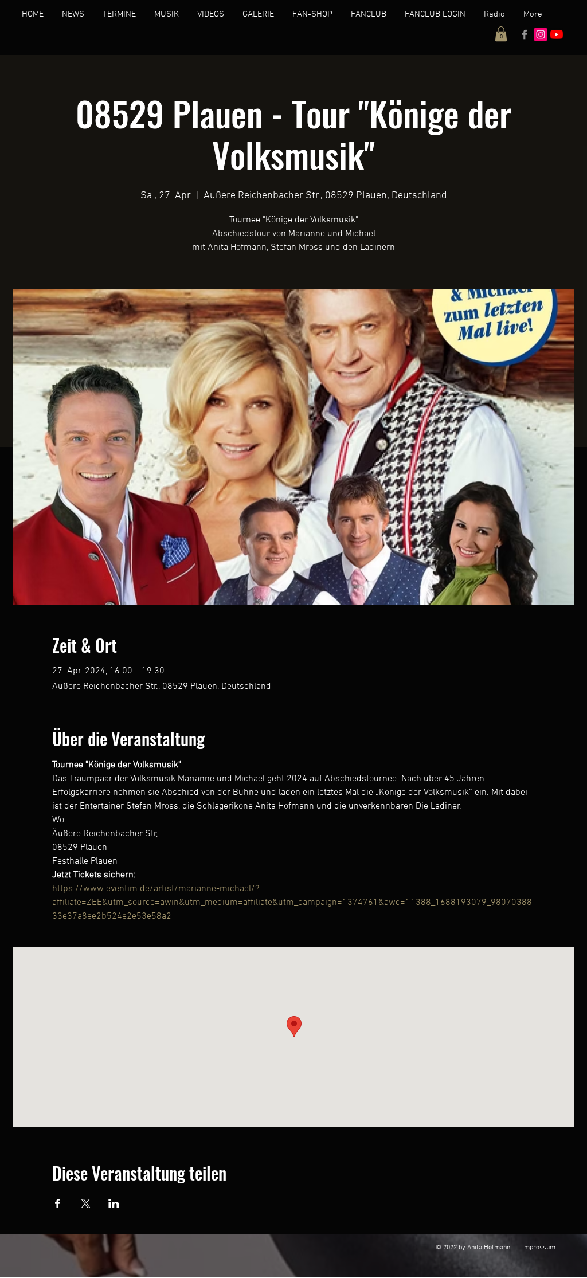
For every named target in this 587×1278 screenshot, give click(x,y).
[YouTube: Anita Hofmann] (556, 34)
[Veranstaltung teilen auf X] (85, 1203)
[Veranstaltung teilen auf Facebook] (57, 1203)
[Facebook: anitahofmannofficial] (524, 34)
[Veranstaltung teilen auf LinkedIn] (113, 1203)
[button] (501, 33)
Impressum (538, 1248)
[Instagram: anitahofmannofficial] (540, 34)
